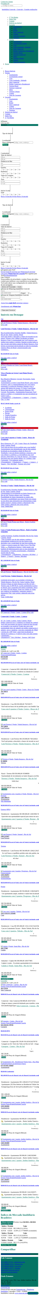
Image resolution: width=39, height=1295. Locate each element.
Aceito (19, 287)
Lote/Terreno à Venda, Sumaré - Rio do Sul (17, 856)
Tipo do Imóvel (7, 133)
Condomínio (5, 153)
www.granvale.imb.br (22, 1293)
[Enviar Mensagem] (21, 299)
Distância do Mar (6, 161)
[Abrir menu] (1, 67)
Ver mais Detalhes (32, 1293)
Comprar (4, 360)
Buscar (5, 144)
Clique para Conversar (8, 310)
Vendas (3, 649)
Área (2, 179)
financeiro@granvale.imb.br (10, 1270)
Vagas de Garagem (7, 175)
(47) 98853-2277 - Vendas (10, 1268)
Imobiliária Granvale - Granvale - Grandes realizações (19, 9)
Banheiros (4, 171)
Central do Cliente (24, 1254)
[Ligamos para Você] (8, 270)
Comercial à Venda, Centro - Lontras (15, 674)
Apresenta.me (5, 1287)
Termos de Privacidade (8, 287)
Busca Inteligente (8, 142)
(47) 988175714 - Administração (13, 1262)
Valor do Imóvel (6, 155)
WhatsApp (4, 1254)
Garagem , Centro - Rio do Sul (13, 1046)
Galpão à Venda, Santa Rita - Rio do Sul (16, 966)
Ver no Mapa (5, 1286)
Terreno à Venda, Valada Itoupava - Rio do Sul (19, 778)
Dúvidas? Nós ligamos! (9, 1245)
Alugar (3, 1017)
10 (9, 979)
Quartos (3, 167)
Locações (4, 981)
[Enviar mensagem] (31, 293)
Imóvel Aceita (5, 191)
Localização (6, 140)
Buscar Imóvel (13, 1254)
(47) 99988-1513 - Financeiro (12, 1264)
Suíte (2, 192)
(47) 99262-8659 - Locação (11, 1266)
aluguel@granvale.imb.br (9, 1272)
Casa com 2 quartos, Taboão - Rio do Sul (17, 931)
